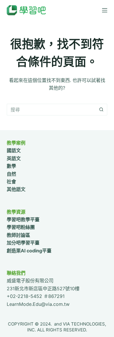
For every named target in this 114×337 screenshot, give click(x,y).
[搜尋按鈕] (101, 109)
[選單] (104, 10)
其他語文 (16, 189)
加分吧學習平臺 (23, 243)
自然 (11, 174)
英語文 (14, 158)
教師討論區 (18, 235)
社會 (11, 182)
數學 (11, 166)
